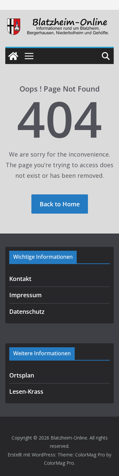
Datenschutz (27, 311)
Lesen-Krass (26, 391)
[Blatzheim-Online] (13, 56)
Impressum (25, 295)
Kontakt (20, 279)
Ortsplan (21, 375)
